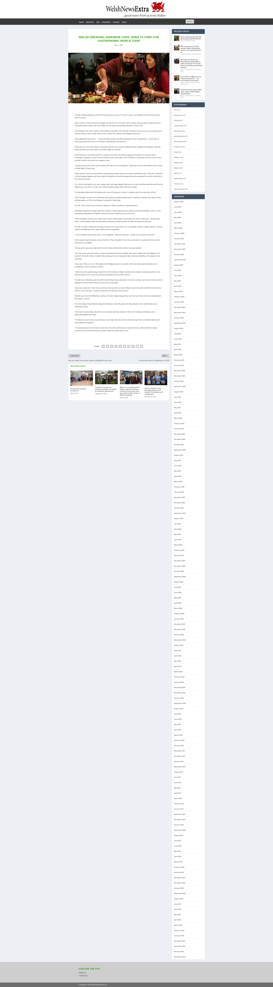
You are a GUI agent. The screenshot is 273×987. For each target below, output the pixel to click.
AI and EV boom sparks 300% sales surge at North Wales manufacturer (191, 91)
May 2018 (177, 724)
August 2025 (178, 265)
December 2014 (179, 941)
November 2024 (179, 312)
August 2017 (178, 772)
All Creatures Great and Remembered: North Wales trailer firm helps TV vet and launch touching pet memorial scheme (191, 63)
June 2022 (178, 466)
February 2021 (179, 550)
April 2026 (177, 223)
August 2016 (178, 835)
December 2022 (179, 434)
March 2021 (178, 545)
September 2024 (180, 323)
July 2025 (177, 270)
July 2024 (177, 334)
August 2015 (178, 899)
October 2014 (179, 951)
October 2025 (179, 254)
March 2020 (178, 608)
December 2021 (179, 497)
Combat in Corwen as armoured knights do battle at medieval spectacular (105, 389)
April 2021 (177, 540)
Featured (194, 54)
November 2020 (179, 566)
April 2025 (177, 286)
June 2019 (178, 656)
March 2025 (178, 291)
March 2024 (178, 355)
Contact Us (83, 976)
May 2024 (177, 344)
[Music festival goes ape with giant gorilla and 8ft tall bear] (176, 38)
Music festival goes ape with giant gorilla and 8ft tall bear (190, 38)
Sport (124, 22)
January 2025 (179, 302)
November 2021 (179, 503)
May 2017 (177, 788)
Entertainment (179, 136)
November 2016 (179, 819)
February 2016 (179, 867)
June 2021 (178, 529)
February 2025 (179, 297)
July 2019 (177, 650)
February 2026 (179, 233)
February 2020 (179, 613)
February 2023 (179, 423)
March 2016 (178, 862)
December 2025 (179, 244)
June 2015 (178, 909)
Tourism (116, 22)
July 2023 (177, 397)
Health (182, 84)
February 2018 (179, 740)
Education (106, 22)
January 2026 (179, 238)
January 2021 (179, 555)
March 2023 (178, 418)
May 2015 (177, 914)
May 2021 (177, 534)
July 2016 (177, 841)
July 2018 (177, 714)
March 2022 (178, 481)
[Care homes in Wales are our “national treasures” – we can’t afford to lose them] (176, 78)
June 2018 (178, 719)
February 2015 (179, 930)
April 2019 (177, 666)
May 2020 (177, 598)
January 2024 (179, 365)
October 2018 (179, 698)
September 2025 (180, 260)
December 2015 (179, 877)
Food (176, 152)
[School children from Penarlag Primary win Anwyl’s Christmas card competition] (156, 378)
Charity (176, 120)
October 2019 (179, 634)
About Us (82, 973)
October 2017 (179, 761)
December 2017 (179, 751)
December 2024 (179, 307)
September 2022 (180, 450)
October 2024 (179, 318)
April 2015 (177, 920)
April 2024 (177, 349)
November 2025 (179, 249)
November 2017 (179, 756)
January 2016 (179, 872)
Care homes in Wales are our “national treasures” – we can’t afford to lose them (190, 78)
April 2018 (177, 730)
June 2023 (178, 402)
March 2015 (178, 925)
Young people (179, 189)
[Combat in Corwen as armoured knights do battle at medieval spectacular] (106, 377)
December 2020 (179, 561)
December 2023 (179, 371)
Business (90, 22)
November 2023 (179, 376)
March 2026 (178, 228)
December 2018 (179, 687)
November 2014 (179, 946)
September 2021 (180, 513)
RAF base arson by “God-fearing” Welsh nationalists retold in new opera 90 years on (190, 49)
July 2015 (177, 904)
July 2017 (177, 777)
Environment (178, 141)
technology (178, 178)
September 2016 (180, 830)
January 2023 (179, 429)
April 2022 (177, 476)
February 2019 (179, 677)
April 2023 (177, 413)
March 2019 (178, 672)
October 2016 (179, 825)
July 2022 (177, 460)
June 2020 (178, 592)
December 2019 (179, 624)
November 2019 (179, 629)
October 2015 (179, 888)
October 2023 (179, 381)
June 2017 (178, 782)
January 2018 (179, 745)
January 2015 (179, 936)
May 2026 (177, 217)
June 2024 (178, 339)
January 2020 (179, 619)
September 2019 (180, 640)
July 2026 (177, 207)
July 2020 (177, 587)
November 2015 (179, 883)
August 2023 (178, 392)
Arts (98, 22)
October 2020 (179, 571)
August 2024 (178, 328)
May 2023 (177, 407)
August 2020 (178, 582)
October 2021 (179, 508)
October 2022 (179, 444)
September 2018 (180, 703)
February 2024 (179, 360)
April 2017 (177, 793)
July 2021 (177, 524)
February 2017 (179, 803)
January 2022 (179, 492)
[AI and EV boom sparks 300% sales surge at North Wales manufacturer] (176, 91)
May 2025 (177, 281)
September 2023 (180, 386)
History (176, 162)
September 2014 (180, 957)
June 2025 (178, 275)
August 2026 (178, 202)
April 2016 (177, 856)
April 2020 (177, 603)
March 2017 (178, 798)
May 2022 (177, 471)
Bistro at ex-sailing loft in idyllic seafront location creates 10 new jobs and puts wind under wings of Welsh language (130, 391)
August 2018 (178, 709)
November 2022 (179, 439)
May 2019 (177, 661)
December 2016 (179, 814)
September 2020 (180, 576)
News (81, 22)
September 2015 (180, 893)
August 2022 (178, 455)
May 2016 (177, 851)
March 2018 (178, 735)
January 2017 (179, 809)
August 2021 (178, 518)
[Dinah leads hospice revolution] (81, 378)
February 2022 (179, 487)
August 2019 (178, 645)
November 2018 (179, 693)
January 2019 (179, 682)
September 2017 (180, 767)
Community (178, 126)
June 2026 (178, 212)
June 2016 (178, 846)
